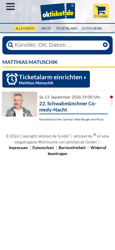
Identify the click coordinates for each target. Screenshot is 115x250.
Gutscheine (92, 28)
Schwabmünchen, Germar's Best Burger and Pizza (71, 119)
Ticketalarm (66, 28)
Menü (10, 6)
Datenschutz (43, 147)
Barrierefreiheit (72, 147)
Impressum (18, 147)
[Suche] (10, 45)
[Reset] (105, 45)
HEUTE (46, 28)
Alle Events (25, 28)
